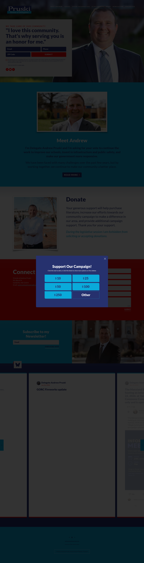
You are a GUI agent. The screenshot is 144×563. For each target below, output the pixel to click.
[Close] (105, 258)
